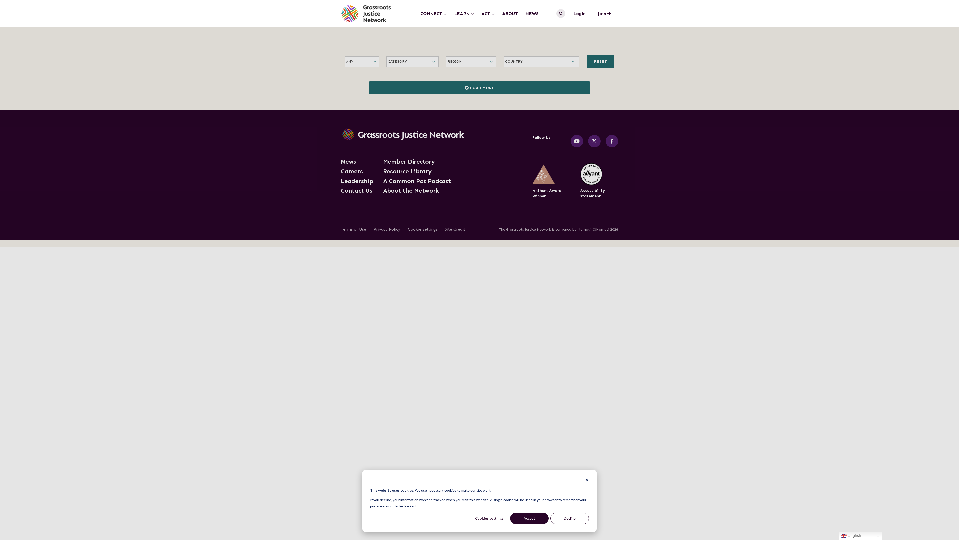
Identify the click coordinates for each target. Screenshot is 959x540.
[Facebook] (612, 141)
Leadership (357, 181)
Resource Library (407, 171)
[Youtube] (577, 141)
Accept (529, 518)
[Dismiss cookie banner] (587, 481)
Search (560, 13)
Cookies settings (489, 518)
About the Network (411, 190)
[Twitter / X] (594, 141)
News (532, 13)
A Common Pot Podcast (417, 181)
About (510, 13)
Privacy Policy (387, 229)
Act (485, 13)
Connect (431, 13)
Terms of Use (353, 229)
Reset (600, 61)
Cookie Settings (422, 229)
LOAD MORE (481, 88)
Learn (462, 13)
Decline (570, 518)
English (854, 536)
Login (579, 13)
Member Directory (409, 161)
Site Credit (455, 229)
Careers (352, 171)
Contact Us (356, 190)
